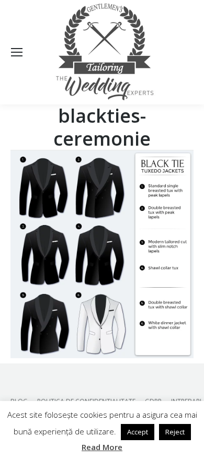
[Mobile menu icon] (16, 52)
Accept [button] (137, 432)
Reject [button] (175, 432)
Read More (102, 447)
